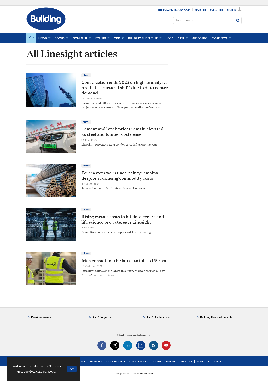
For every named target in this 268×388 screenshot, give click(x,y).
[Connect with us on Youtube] (166, 345)
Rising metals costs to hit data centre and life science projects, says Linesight (122, 219)
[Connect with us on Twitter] (115, 345)
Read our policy (45, 371)
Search (238, 20)
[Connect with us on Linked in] (128, 345)
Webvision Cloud (143, 373)
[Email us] (140, 345)
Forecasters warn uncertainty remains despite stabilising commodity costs (119, 175)
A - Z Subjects (101, 317)
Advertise (203, 361)
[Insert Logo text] (46, 29)
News (86, 75)
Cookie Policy (115, 361)
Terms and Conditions (87, 361)
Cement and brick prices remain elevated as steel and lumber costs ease (122, 131)
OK (72, 369)
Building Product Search (216, 317)
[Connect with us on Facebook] (102, 345)
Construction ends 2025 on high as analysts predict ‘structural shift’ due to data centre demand (124, 87)
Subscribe (216, 9)
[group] (221, 38)
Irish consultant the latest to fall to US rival (124, 260)
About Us (186, 361)
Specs (217, 361)
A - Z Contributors (158, 317)
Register (200, 9)
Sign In (231, 9)
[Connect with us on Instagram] (153, 345)
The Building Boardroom (174, 9)
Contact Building (164, 361)
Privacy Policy (139, 361)
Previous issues (41, 317)
